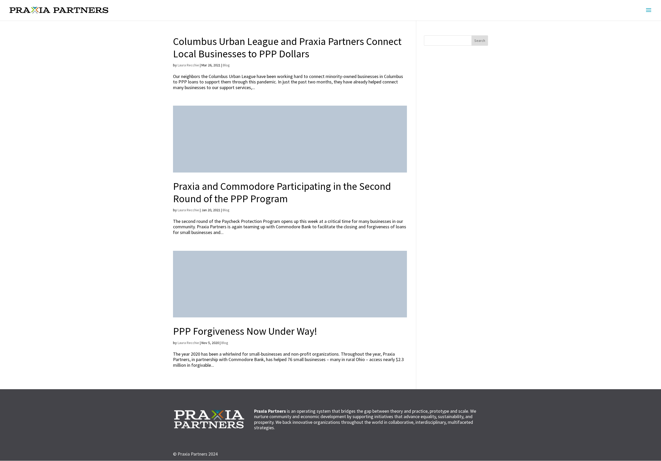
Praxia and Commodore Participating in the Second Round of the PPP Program (282, 192)
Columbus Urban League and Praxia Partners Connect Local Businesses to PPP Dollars (287, 47)
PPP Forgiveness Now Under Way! (245, 331)
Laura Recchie (188, 65)
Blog (226, 65)
